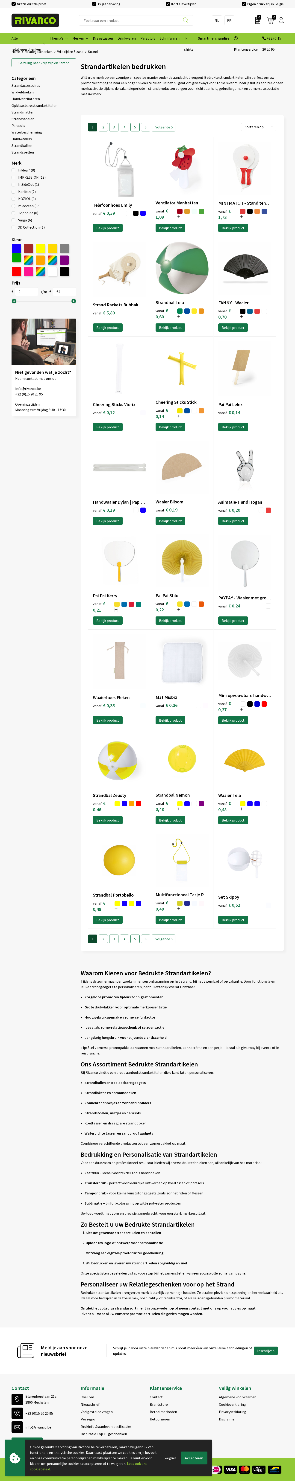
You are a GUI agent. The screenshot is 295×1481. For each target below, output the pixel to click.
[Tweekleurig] (40, 271)
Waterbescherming (27, 132)
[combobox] (136, 20)
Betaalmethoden (163, 1411)
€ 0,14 (162, 413)
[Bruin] (28, 248)
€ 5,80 (104, 313)
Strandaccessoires (26, 85)
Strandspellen (23, 152)
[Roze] (28, 271)
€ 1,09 (162, 214)
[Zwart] (64, 271)
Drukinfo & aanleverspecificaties (106, 1426)
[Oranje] (40, 260)
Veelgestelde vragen (97, 1411)
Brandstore (159, 1404)
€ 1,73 (224, 214)
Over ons (87, 1397)
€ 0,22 (162, 607)
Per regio (88, 1419)
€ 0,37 (224, 706)
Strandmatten (23, 112)
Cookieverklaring (232, 1404)
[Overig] (52, 260)
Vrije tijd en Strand (43, 63)
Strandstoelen (23, 118)
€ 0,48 (162, 806)
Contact (156, 1397)
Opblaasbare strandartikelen (34, 105)
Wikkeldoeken (23, 92)
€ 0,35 (104, 705)
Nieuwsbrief (90, 1404)
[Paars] (64, 260)
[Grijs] (64, 248)
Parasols (18, 125)
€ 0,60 (162, 313)
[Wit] (52, 271)
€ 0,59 (104, 213)
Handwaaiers (22, 138)
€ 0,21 (99, 607)
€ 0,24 (229, 606)
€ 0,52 (229, 905)
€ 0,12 (104, 412)
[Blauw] (16, 248)
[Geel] (40, 248)
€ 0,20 (229, 510)
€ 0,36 (166, 705)
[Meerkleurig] (28, 260)
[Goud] (52, 248)
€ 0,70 (224, 314)
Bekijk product (107, 228)
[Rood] (16, 271)
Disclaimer (227, 1419)
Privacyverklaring (232, 1411)
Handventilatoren (26, 98)
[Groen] (16, 257)
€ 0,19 (104, 510)
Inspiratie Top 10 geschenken (104, 1434)
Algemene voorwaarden (237, 1397)
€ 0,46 (99, 806)
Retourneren (160, 1419)
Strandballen (22, 145)
